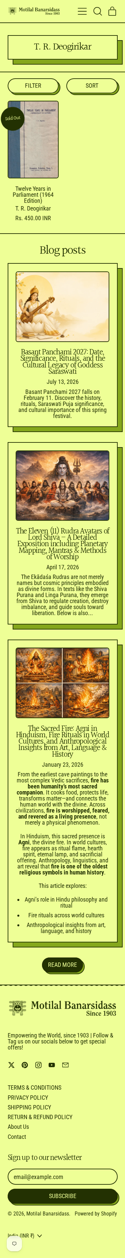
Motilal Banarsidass (47, 1213)
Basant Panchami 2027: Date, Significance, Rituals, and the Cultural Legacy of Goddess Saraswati (62, 362)
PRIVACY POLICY (28, 1097)
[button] (97, 11)
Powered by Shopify (96, 1213)
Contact (17, 1136)
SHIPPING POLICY (29, 1107)
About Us (18, 1126)
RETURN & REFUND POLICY (40, 1116)
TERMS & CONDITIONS (34, 1087)
